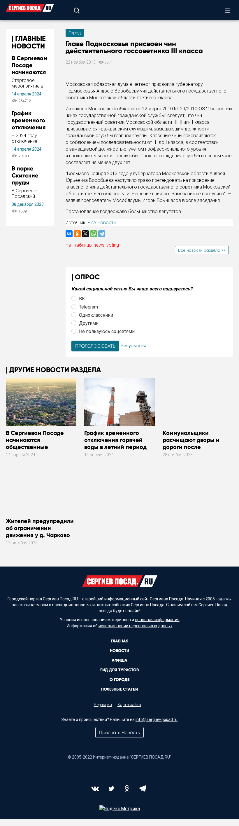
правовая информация (157, 619)
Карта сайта (129, 704)
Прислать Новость (119, 732)
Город (75, 32)
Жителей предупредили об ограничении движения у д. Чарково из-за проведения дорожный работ (40, 535)
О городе (119, 679)
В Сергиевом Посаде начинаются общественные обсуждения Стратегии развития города (38, 446)
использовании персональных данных (136, 625)
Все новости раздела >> (202, 250)
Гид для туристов (119, 670)
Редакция (103, 704)
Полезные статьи (119, 689)
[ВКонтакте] (69, 233)
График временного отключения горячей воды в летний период (115, 439)
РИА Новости (101, 222)
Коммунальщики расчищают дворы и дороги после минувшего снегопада (194, 443)
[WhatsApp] (93, 233)
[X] (85, 233)
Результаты (133, 345)
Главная (120, 641)
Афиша (119, 660)
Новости (119, 650)
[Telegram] (101, 233)
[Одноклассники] (77, 233)
